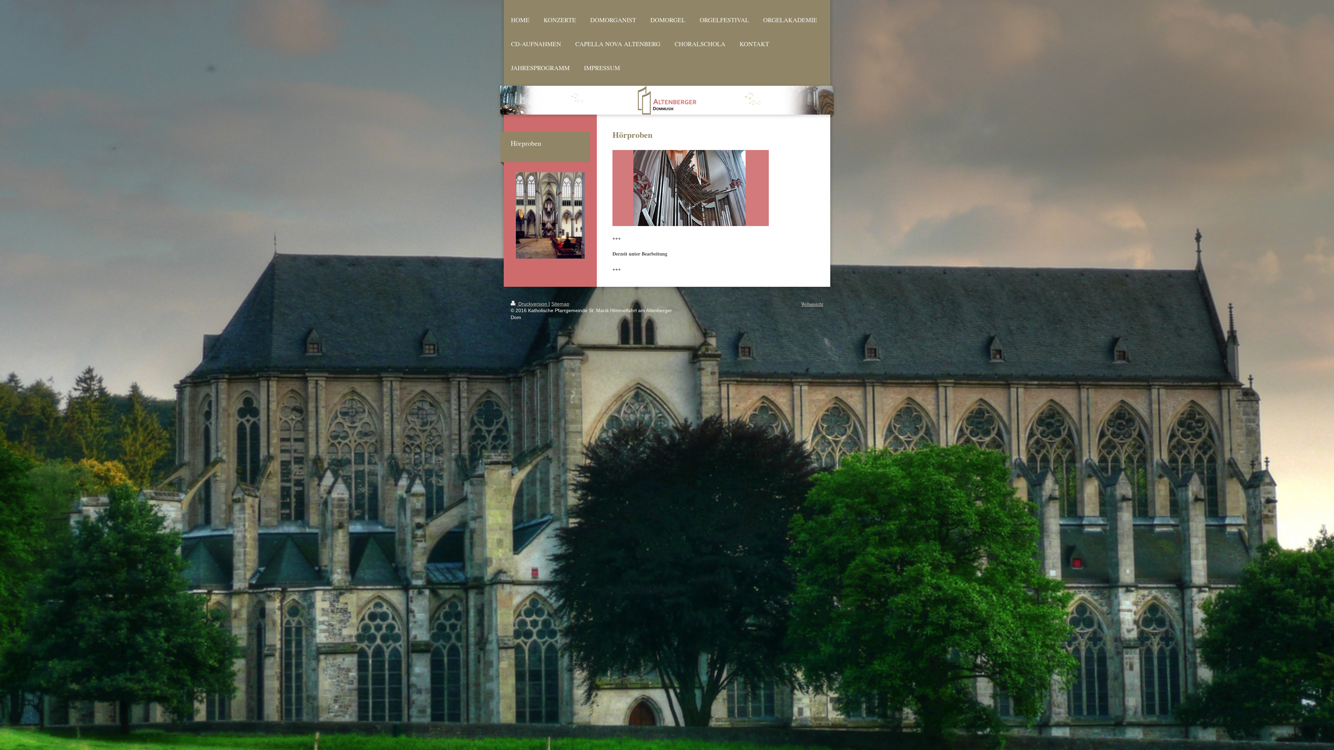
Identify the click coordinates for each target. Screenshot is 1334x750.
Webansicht (812, 304)
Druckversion (533, 304)
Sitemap (560, 304)
